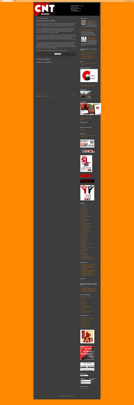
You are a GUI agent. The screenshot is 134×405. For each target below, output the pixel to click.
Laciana (82, 244)
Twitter (82, 129)
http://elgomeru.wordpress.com (87, 310)
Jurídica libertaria (84, 307)
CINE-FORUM (84, 219)
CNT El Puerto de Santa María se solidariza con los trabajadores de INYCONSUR (87, 267)
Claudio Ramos (84, 220)
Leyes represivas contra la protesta (88, 53)
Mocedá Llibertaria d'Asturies (86, 296)
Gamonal (83, 239)
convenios (83, 232)
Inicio (57, 94)
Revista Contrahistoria (85, 324)
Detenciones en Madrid (85, 54)
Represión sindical (84, 256)
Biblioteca (83, 124)
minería (82, 246)
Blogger (73, 396)
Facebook (83, 130)
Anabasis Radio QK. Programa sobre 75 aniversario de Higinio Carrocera (89, 86)
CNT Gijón (83, 300)
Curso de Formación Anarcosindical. (88, 58)
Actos (82, 208)
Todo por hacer (84, 322)
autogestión (83, 215)
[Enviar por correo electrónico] (55, 54)
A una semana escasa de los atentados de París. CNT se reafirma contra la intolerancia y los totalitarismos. (89, 274)
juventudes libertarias (85, 243)
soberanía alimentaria (85, 257)
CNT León (83, 302)
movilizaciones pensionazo (86, 247)
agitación (83, 209)
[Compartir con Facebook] (59, 54)
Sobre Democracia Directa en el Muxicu (88, 51)
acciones (83, 206)
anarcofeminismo (84, 212)
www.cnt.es (83, 303)
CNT (82, 222)
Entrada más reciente (41, 94)
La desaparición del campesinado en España (92, 21)
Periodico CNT (84, 305)
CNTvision (83, 309)
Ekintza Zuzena (84, 325)
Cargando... (82, 280)
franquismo (83, 237)
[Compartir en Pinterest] (60, 54)
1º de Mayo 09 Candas (85, 388)
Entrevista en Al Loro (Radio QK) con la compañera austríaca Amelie (88, 56)
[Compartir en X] (57, 54)
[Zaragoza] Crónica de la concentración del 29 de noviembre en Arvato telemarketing (89, 265)
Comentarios (84, 382)
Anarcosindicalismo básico (86, 306)
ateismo (82, 213)
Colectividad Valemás (85, 223)
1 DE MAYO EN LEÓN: (85, 287)
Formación (83, 236)
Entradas (83, 380)
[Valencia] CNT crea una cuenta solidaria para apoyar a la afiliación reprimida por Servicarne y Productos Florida (89, 271)
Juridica (82, 242)
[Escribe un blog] (56, 54)
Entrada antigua (73, 94)
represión (83, 254)
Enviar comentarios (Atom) (47, 96)
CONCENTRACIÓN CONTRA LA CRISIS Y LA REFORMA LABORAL (92, 38)
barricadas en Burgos (85, 216)
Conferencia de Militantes (86, 226)
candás (82, 217)
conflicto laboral (84, 227)
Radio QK (83, 317)
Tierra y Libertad (84, 321)
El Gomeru (83, 298)
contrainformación (84, 230)
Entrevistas (83, 234)
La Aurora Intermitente (85, 326)
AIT (82, 299)
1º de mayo (83, 205)
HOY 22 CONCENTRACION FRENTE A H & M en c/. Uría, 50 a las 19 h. (89, 30)
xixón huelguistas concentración (87, 259)
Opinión (82, 250)
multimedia (83, 249)
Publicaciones (84, 253)
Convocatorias (84, 233)
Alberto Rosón (84, 210)
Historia (82, 240)
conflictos (42, 55)
